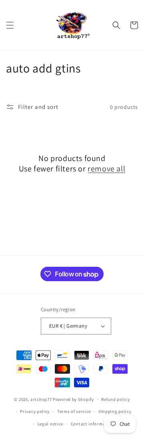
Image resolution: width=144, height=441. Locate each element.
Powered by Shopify (73, 399)
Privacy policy (35, 411)
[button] (10, 25)
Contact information (92, 424)
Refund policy (115, 399)
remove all (106, 168)
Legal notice (50, 424)
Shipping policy (115, 411)
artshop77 (41, 399)
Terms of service (74, 411)
